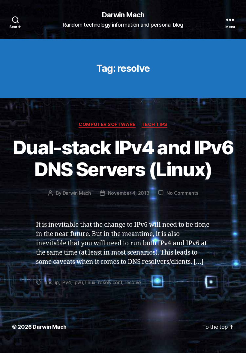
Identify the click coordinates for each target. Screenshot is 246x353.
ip (57, 282)
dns (48, 282)
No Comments (182, 193)
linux (90, 282)
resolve (132, 282)
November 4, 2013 (128, 193)
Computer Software (107, 124)
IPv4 (66, 282)
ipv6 (78, 282)
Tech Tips (154, 124)
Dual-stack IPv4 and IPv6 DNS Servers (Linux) (123, 158)
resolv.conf (110, 282)
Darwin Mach (123, 15)
